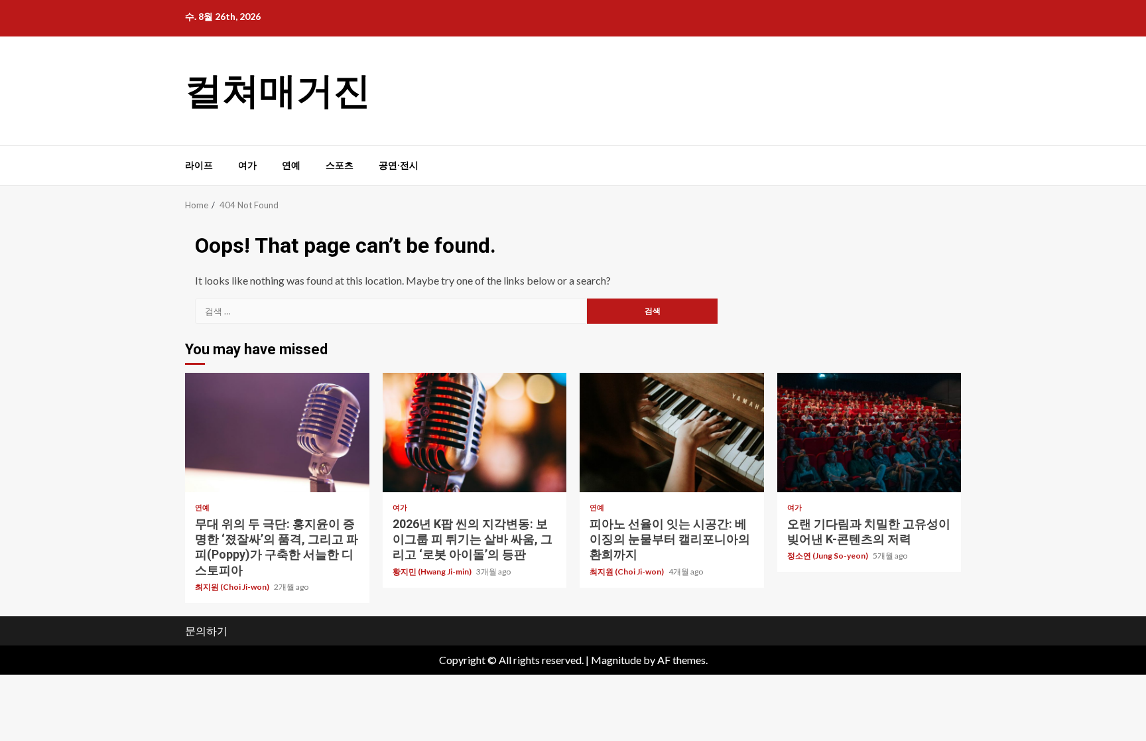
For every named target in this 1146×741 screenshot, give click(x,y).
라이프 (199, 165)
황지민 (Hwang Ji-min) (433, 571)
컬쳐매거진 (278, 91)
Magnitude (616, 659)
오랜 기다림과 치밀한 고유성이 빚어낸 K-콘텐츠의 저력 (869, 432)
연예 (291, 165)
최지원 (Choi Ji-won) (233, 587)
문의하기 (206, 630)
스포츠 (339, 165)
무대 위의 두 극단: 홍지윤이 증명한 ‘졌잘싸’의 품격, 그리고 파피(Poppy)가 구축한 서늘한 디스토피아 (277, 432)
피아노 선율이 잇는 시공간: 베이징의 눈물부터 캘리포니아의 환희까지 (672, 432)
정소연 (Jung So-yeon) (828, 556)
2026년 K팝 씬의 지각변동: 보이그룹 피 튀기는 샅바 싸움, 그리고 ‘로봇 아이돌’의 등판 (475, 432)
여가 (247, 165)
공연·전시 (398, 165)
